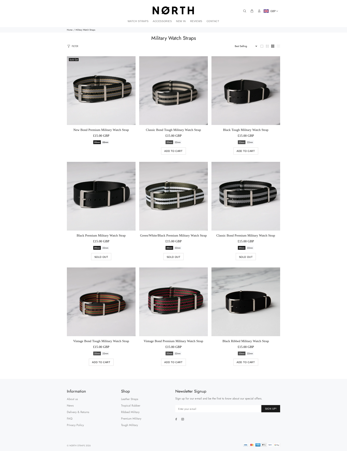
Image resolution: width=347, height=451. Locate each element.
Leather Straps (129, 399)
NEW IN (181, 21)
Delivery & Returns (78, 412)
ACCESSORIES (162, 21)
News (70, 405)
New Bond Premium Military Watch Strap (101, 130)
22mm (105, 142)
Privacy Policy (75, 425)
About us (72, 399)
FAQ (69, 418)
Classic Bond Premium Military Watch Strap (245, 235)
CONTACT (213, 21)
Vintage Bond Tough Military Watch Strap (101, 341)
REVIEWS (196, 21)
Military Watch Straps (85, 29)
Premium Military (131, 418)
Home (69, 29)
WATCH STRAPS (138, 21)
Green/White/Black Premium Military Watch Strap (173, 235)
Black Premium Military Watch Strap (101, 235)
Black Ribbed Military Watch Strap (245, 341)
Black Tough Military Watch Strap (245, 130)
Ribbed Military (130, 412)
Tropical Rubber (130, 405)
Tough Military (129, 425)
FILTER (75, 46)
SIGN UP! (271, 408)
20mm (97, 142)
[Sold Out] (101, 90)
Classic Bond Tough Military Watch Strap (173, 130)
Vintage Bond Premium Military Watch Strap (173, 341)
